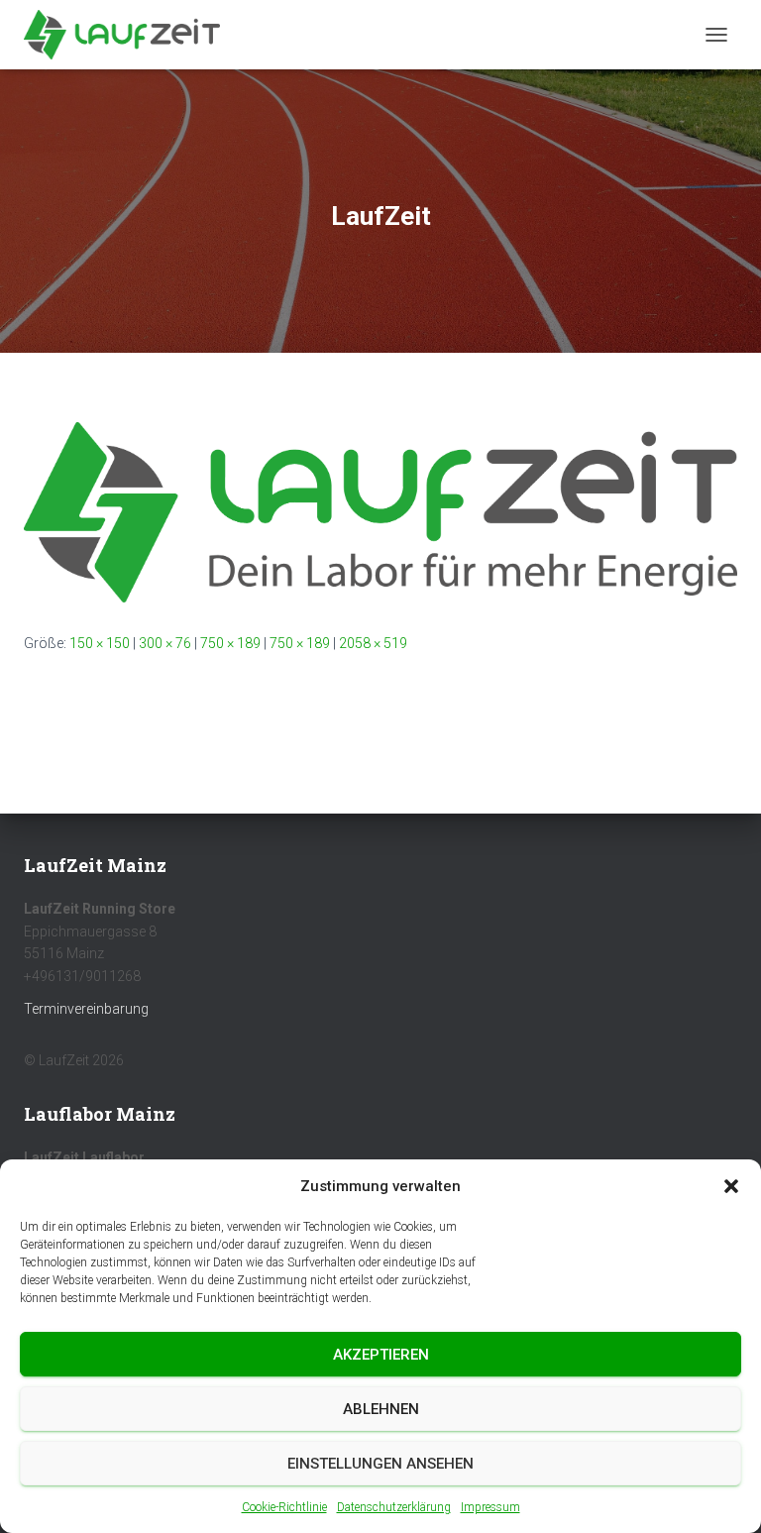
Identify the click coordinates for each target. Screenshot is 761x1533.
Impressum (490, 1507)
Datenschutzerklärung (394, 1507)
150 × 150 (99, 643)
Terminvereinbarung (86, 1009)
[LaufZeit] (380, 511)
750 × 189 (230, 643)
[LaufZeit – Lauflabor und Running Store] (129, 34)
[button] (731, 1186)
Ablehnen (381, 1409)
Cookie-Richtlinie (284, 1507)
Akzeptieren (381, 1355)
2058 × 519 (373, 643)
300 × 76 (165, 643)
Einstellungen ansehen (380, 1464)
